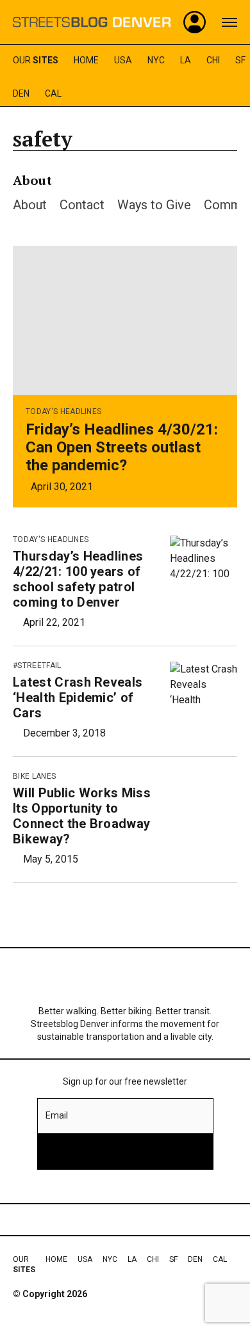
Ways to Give (154, 204)
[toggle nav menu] (229, 22)
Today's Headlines (63, 411)
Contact (82, 204)
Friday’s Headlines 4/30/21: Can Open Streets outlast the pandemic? (122, 447)
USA (123, 60)
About (30, 204)
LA (185, 60)
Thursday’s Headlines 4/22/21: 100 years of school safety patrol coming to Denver (78, 579)
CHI (213, 60)
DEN (21, 93)
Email (57, 1115)
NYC (156, 60)
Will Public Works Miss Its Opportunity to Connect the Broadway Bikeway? (82, 816)
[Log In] (194, 22)
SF (240, 60)
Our (35, 60)
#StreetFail (37, 665)
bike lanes (34, 776)
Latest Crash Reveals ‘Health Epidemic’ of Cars (77, 697)
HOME (86, 60)
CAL (53, 93)
